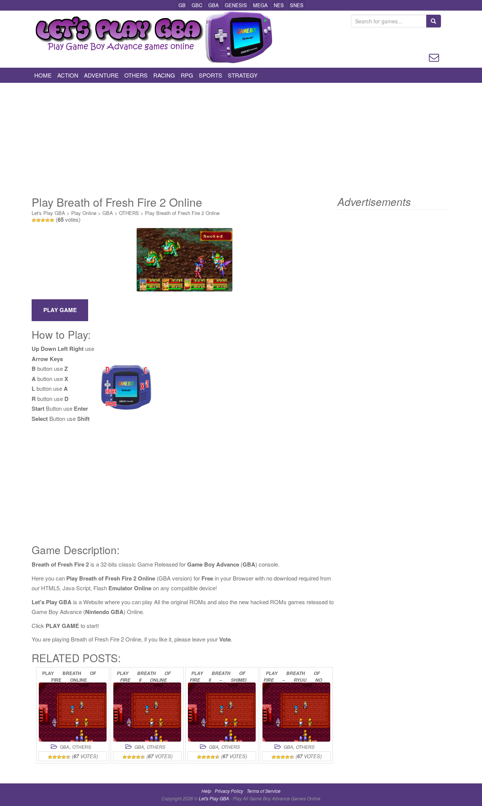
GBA (213, 5)
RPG (187, 75)
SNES (297, 5)
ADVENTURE (101, 75)
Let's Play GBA (48, 212)
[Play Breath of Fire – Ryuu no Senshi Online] (296, 712)
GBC (197, 5)
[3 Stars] (43, 220)
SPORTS (210, 75)
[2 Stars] (38, 220)
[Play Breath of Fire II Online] (147, 712)
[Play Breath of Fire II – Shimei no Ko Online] (222, 712)
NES (279, 5)
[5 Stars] (52, 220)
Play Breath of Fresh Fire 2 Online (182, 212)
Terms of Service (264, 791)
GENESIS (236, 5)
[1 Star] (34, 220)
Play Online (83, 212)
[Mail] (434, 56)
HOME (43, 75)
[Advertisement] (241, 139)
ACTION (67, 75)
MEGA (260, 5)
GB (182, 5)
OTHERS (136, 75)
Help (206, 791)
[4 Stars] (47, 220)
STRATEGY (243, 75)
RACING (164, 75)
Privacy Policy (229, 791)
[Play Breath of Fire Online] (72, 712)
